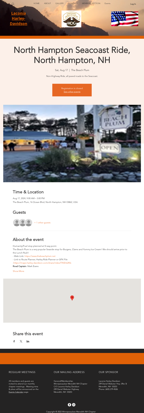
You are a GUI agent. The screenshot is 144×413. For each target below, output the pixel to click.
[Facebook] (69, 404)
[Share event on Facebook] (14, 341)
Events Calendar (16, 392)
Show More (18, 271)
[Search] (13, 4)
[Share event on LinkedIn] (28, 341)
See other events (72, 91)
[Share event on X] (21, 341)
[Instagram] (73, 404)
